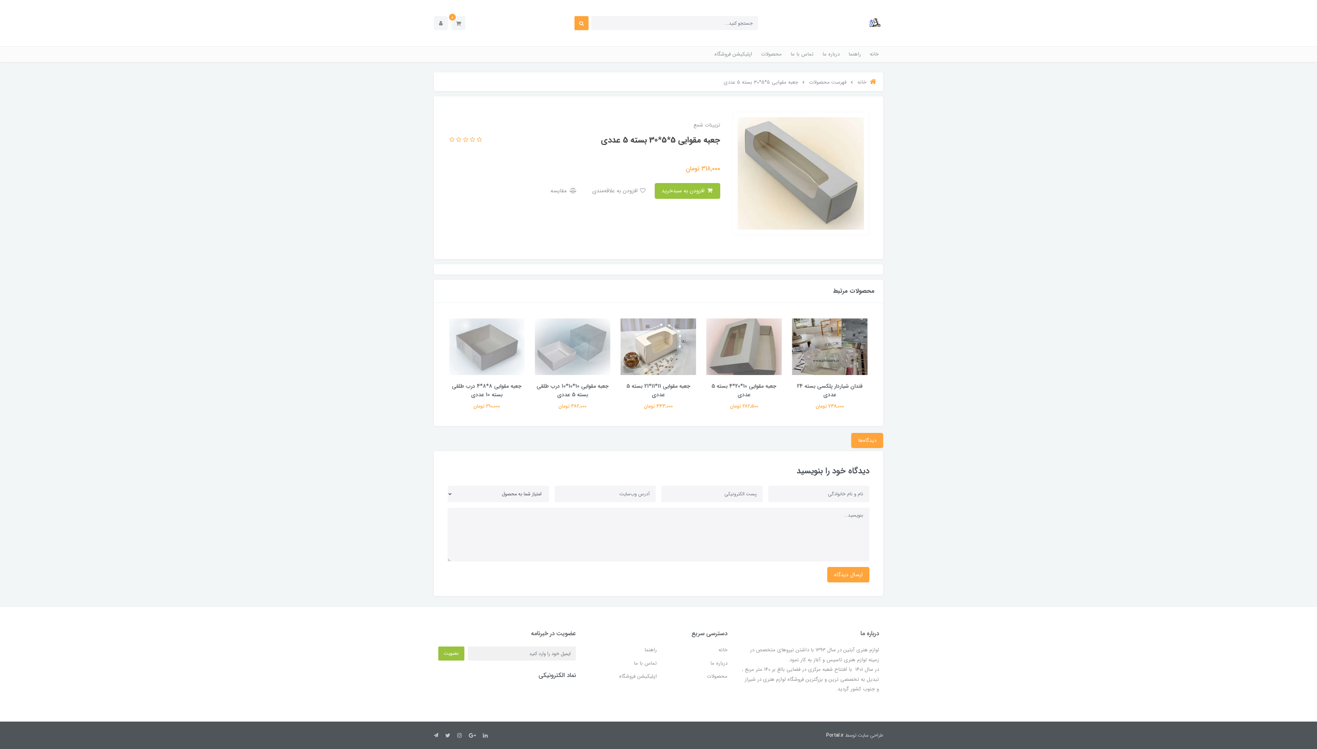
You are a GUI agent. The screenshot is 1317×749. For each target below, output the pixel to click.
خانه (874, 54)
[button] (458, 23)
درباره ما (831, 54)
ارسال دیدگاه (848, 574)
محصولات (771, 54)
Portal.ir (835, 735)
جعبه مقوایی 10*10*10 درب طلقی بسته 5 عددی (573, 390)
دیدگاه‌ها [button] (867, 440)
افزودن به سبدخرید (684, 190)
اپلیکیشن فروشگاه (733, 54)
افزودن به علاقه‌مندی (615, 190)
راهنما (855, 54)
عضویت (451, 653)
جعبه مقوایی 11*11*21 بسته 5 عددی (658, 390)
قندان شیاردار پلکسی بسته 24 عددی (830, 390)
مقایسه (559, 190)
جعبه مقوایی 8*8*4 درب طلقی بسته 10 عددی (487, 390)
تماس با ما (802, 54)
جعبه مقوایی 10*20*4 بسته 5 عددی (744, 390)
